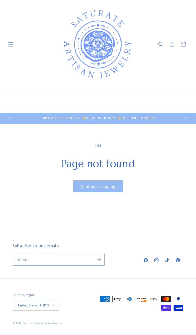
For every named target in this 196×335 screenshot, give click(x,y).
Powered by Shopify (49, 323)
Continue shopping (98, 186)
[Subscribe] (98, 260)
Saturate (29, 323)
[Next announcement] (186, 118)
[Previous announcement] (10, 118)
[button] (10, 44)
